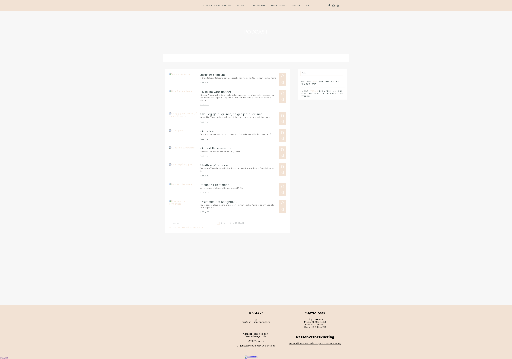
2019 (303, 84)
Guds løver (208, 131)
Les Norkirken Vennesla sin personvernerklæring (315, 343)
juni (340, 91)
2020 (338, 81)
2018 (308, 84)
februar (313, 91)
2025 (309, 81)
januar (304, 91)
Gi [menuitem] (307, 5)
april (328, 91)
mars (322, 91)
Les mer (204, 82)
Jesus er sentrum (212, 75)
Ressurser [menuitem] (278, 5)
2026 (303, 81)
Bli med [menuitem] (241, 5)
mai (335, 91)
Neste (241, 223)
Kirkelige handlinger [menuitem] (217, 5)
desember (306, 96)
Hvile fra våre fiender (215, 92)
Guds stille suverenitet (216, 148)
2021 (332, 81)
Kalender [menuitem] (259, 5)
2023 (321, 81)
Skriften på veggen (214, 165)
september (314, 94)
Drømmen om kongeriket (218, 202)
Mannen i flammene (214, 185)
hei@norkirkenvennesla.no (256, 322)
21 (236, 223)
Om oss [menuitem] (295, 5)
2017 (314, 84)
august (304, 94)
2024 (315, 81)
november (337, 94)
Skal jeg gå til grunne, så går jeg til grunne (231, 114)
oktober (326, 94)
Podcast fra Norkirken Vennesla (186, 227)
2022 (326, 81)
